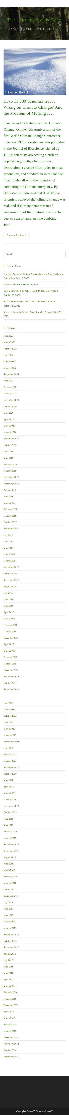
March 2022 (9, 361)
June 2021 (8, 380)
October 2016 (10, 573)
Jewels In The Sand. (13, 284)
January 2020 (10, 432)
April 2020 (9, 419)
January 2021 (10, 393)
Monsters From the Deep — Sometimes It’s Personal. (28, 312)
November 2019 (11, 438)
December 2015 (11, 638)
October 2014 (10, 683)
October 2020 (10, 406)
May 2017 (8, 548)
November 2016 (11, 567)
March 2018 (9, 503)
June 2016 (8, 599)
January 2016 (10, 631)
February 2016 (11, 625)
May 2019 (8, 458)
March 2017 (9, 554)
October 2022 (10, 348)
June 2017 (8, 541)
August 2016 (10, 586)
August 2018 (10, 490)
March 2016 (9, 618)
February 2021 (11, 387)
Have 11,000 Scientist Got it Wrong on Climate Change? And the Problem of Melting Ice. (33, 107)
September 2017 (11, 528)
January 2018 (10, 515)
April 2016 (9, 612)
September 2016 (11, 580)
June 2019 (8, 451)
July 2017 (8, 535)
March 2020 (9, 425)
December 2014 (11, 670)
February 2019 (11, 464)
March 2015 (9, 650)
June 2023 (8, 335)
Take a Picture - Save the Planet (34, 19)
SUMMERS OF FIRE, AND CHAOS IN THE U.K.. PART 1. (31, 301)
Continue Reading (18, 236)
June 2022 (8, 355)
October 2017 (10, 522)
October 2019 (10, 445)
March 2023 (9, 342)
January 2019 (10, 470)
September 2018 (11, 483)
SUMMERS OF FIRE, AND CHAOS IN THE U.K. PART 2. (31, 291)
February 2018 (11, 509)
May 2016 (8, 605)
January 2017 (10, 560)
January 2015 (10, 663)
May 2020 (8, 412)
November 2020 (11, 400)
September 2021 (11, 374)
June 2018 (8, 496)
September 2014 (11, 689)
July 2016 (8, 593)
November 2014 (11, 676)
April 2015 (9, 644)
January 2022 (10, 368)
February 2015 (11, 657)
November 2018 (11, 477)
